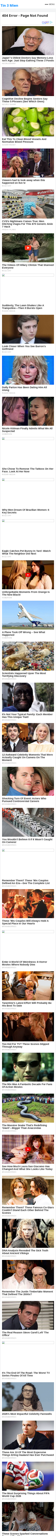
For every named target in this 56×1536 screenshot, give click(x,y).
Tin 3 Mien (9, 5)
